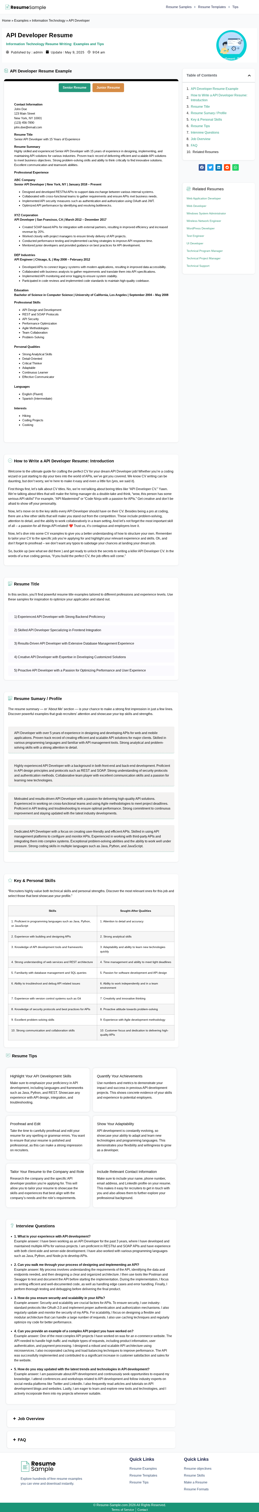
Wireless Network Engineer (204, 220)
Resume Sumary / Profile (209, 113)
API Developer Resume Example (214, 88)
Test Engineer (195, 235)
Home (6, 20)
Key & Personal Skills (206, 119)
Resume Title (200, 106)
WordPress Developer (201, 228)
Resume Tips (200, 126)
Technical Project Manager (204, 258)
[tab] (74, 87)
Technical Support (198, 265)
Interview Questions (205, 132)
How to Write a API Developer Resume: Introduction (219, 98)
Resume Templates (212, 7)
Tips (235, 7)
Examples (21, 20)
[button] (249, 75)
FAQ (194, 145)
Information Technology (48, 20)
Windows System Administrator (206, 213)
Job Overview (200, 139)
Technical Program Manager (205, 250)
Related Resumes (206, 152)
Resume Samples (179, 7)
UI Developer (195, 243)
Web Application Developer (204, 198)
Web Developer (196, 205)
